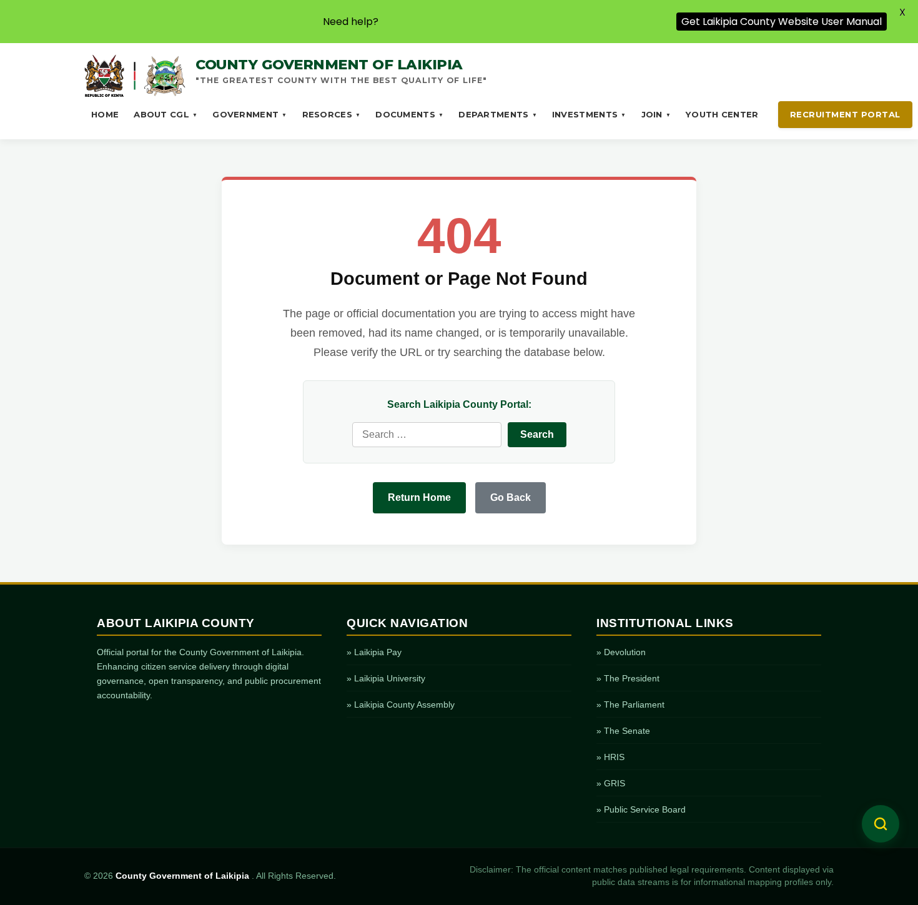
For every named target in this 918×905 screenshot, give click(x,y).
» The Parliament (630, 705)
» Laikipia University (386, 678)
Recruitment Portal (845, 114)
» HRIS (610, 757)
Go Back (510, 497)
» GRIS (610, 783)
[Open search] (880, 824)
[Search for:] (426, 434)
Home (105, 114)
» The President (627, 678)
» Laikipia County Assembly (401, 705)
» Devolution (621, 652)
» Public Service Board (641, 809)
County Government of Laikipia (184, 876)
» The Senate (623, 731)
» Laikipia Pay (374, 652)
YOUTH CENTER (722, 114)
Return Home (419, 497)
